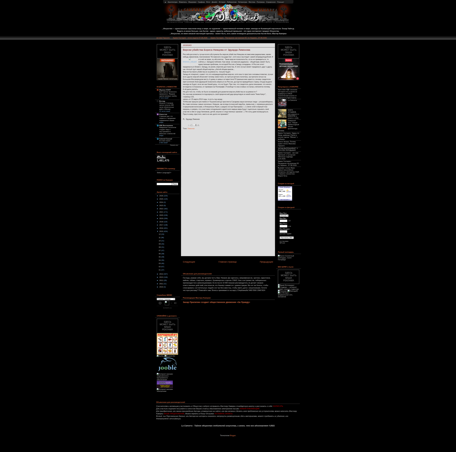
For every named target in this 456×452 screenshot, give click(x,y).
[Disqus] (228, 163)
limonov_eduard (190, 62)
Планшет (280, 2)
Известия (163, 114)
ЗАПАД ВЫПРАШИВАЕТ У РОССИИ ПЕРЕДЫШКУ (288, 149)
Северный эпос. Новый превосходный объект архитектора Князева (288, 126)
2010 (161, 287)
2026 (161, 196)
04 (160, 260)
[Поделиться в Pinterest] (198, 125)
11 (160, 237)
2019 (161, 218)
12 (160, 234)
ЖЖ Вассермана (166, 125)
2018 (161, 222)
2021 (161, 212)
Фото (208, 2)
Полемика (261, 2)
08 (160, 247)
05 (160, 257)
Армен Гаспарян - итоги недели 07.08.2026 (198, 38)
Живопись (183, 2)
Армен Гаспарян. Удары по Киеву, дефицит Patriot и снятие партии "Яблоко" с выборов (288, 136)
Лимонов (191, 128)
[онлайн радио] (167, 308)
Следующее (189, 262)
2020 (161, 215)
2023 (161, 205)
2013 (161, 277)
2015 (161, 231)
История (222, 2)
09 (160, 244)
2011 (161, 284)
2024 (161, 202)
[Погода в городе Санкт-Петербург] (285, 200)
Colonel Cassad (165, 139)
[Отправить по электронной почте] (189, 125)
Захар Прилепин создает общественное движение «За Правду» (216, 302)
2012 (161, 280)
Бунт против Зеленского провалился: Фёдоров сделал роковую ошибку (168, 94)
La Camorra (292, 100)
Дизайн (214, 2)
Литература (242, 2)
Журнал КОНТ (165, 90)
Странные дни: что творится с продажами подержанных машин (167, 118)
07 (160, 250)
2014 (161, 274)
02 (160, 267)
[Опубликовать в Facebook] (196, 125)
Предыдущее (266, 262)
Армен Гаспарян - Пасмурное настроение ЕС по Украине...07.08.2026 (247, 38)
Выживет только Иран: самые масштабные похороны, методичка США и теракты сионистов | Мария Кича (288, 172)
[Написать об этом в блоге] (191, 125)
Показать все (174, 145)
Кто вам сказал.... (165, 141)
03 (160, 263)
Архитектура (172, 2)
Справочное (271, 2)
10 (160, 241)
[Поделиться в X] (194, 125)
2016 (161, 228)
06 (160, 254)
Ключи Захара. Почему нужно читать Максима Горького (287, 144)
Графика (201, 2)
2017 (161, 225)
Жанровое (192, 2)
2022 (161, 209)
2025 (161, 199)
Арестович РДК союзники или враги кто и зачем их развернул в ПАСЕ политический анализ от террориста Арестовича (287, 94)
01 (160, 270)
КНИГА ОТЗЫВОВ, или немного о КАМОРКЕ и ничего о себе (293, 114)
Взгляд (162, 101)
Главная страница (227, 262)
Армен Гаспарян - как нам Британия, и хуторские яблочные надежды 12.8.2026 (288, 156)
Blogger (233, 435)
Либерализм (232, 2)
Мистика (252, 2)
